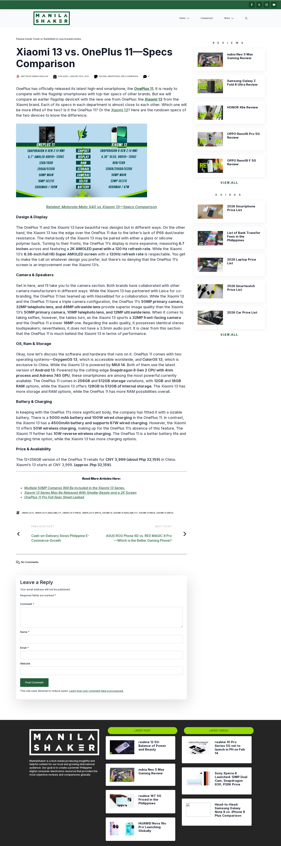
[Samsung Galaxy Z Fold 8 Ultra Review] (210, 86)
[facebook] (252, 5)
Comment (27, 604)
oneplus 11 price (72, 513)
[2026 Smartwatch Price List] (210, 291)
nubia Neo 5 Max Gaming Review (240, 56)
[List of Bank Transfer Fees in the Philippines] (210, 238)
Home (182, 18)
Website (25, 663)
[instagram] (266, 5)
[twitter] (259, 5)
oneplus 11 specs (91, 513)
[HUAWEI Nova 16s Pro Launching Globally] (122, 829)
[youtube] (274, 5)
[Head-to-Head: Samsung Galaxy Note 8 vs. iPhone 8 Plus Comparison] (198, 812)
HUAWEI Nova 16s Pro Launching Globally (152, 827)
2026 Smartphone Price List (241, 208)
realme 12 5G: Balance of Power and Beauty (152, 745)
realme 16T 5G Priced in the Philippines (149, 799)
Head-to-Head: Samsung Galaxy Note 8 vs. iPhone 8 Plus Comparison (230, 810)
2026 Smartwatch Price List (241, 288)
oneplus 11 (28, 513)
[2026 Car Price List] (210, 318)
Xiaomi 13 (153, 99)
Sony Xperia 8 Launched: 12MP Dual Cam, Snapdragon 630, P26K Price (231, 778)
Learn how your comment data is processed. (96, 690)
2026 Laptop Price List (241, 261)
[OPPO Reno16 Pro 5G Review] (210, 139)
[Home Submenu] (188, 18)
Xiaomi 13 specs (164, 513)
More (227, 18)
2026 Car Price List (242, 312)
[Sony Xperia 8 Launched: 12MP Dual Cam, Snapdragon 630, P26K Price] (198, 780)
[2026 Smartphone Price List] (210, 212)
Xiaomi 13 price (147, 513)
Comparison (207, 18)
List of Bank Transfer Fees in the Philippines (243, 236)
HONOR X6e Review (242, 107)
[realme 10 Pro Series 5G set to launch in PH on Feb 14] (198, 749)
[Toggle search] (246, 18)
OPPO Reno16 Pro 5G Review (243, 135)
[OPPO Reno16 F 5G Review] (210, 166)
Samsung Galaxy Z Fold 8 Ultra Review (242, 82)
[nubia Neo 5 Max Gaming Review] (210, 60)
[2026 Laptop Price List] (210, 265)
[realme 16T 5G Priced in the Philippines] (122, 801)
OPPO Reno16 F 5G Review (241, 162)
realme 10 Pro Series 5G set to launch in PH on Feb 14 (230, 747)
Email (24, 648)
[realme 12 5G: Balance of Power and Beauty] (122, 747)
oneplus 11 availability (48, 513)
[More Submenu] (233, 18)
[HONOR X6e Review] (210, 113)
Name (25, 632)
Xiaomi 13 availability (125, 513)
